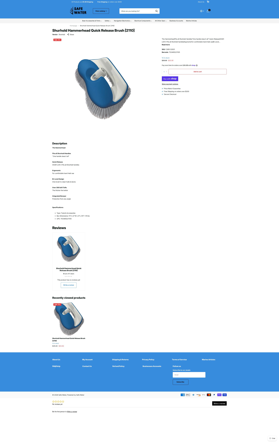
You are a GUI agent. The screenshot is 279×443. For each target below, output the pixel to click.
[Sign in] (202, 11)
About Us (201, 2)
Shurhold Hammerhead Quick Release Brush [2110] (68, 339)
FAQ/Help (56, 366)
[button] (167, 70)
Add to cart (198, 71)
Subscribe (181, 382)
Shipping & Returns (120, 359)
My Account (87, 359)
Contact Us (87, 366)
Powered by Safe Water (75, 395)
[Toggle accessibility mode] (208, 1)
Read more (166, 45)
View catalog (100, 11)
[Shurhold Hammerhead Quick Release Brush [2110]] (69, 319)
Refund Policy (118, 366)
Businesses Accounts (152, 366)
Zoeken (157, 11)
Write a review (68, 285)
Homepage (73, 26)
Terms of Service (179, 359)
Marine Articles (208, 359)
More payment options (170, 84)
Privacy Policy (148, 359)
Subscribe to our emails (181, 370)
